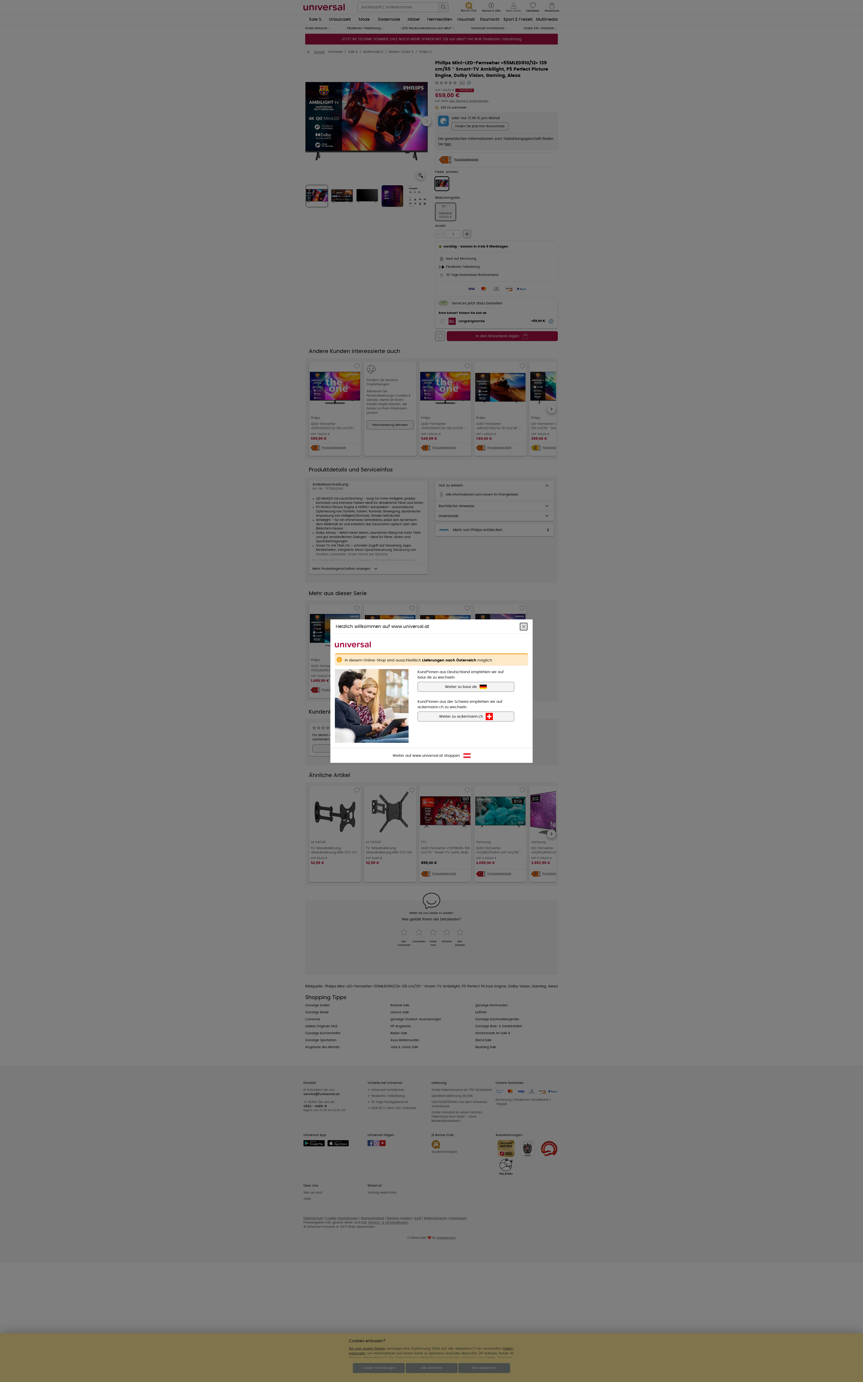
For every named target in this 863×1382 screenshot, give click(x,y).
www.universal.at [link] (427, 755)
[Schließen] (523, 626)
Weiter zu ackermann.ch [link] (461, 716)
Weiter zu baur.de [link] (461, 686)
